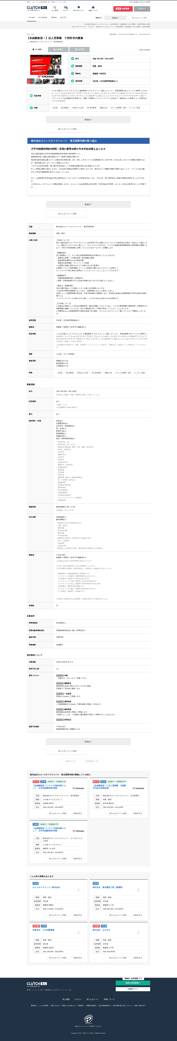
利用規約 (80, 1005)
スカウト (78, 999)
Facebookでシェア (92, 761)
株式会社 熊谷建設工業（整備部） (108, 887)
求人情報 (32, 17)
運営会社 (34, 1005)
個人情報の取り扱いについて (122, 1005)
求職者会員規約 (91, 1005)
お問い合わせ (55, 1005)
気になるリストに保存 (139, 18)
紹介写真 (63, 17)
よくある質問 (43, 1005)
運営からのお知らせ (68, 1005)
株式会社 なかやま (101, 930)
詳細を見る (77, 813)
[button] (62, 66)
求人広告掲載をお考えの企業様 (139, 2)
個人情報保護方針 (104, 1005)
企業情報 (54, 17)
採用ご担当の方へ (140, 1005)
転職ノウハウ (109, 999)
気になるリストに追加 (57, 813)
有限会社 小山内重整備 (43, 930)
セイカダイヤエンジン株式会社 (46, 887)
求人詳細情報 (42, 17)
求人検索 (66, 999)
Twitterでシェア (70, 761)
